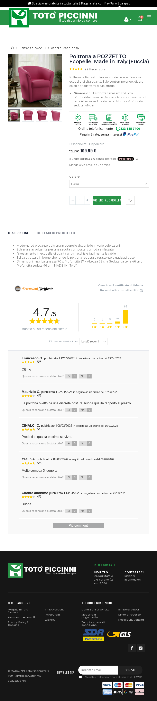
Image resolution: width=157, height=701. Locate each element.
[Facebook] (132, 648)
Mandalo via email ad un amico (89, 164)
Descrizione (18, 233)
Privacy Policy (17, 622)
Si (71, 376)
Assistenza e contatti (22, 617)
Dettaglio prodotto (56, 233)
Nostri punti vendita (131, 620)
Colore (74, 176)
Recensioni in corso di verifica (119, 290)
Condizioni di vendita (96, 609)
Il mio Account (54, 609)
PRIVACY (137, 677)
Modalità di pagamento (90, 616)
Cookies (13, 625)
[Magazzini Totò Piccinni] (53, 17)
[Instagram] (141, 648)
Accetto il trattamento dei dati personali (113, 677)
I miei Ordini (53, 615)
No (85, 376)
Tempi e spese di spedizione (93, 623)
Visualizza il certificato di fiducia (120, 285)
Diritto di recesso (129, 615)
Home (12, 47)
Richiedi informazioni (132, 578)
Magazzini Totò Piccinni (18, 611)
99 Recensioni (95, 69)
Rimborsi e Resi (128, 609)
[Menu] (149, 16)
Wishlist (50, 620)
